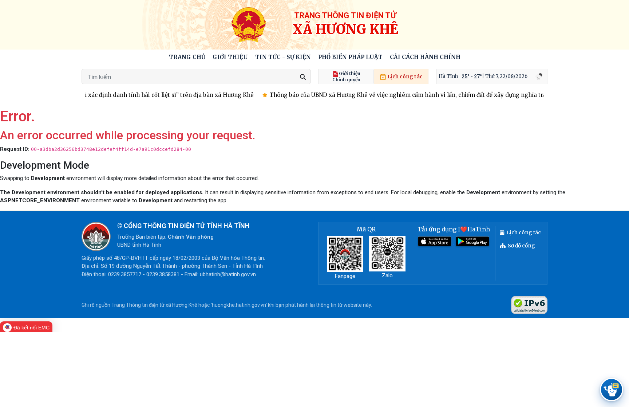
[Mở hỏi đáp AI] (611, 389)
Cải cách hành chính (425, 57)
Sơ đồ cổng (521, 245)
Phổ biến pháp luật (350, 57)
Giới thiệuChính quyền (346, 76)
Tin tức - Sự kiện (283, 57)
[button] (230, 57)
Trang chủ (187, 57)
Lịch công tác (404, 76)
